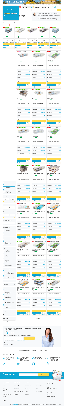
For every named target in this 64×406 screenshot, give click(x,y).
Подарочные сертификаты (18, 391)
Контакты (52, 4)
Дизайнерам (16, 394)
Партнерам (59, 4)
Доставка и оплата (47, 4)
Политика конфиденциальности (6, 392)
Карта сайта (5, 396)
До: (10, 199)
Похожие (28, 291)
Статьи (15, 389)
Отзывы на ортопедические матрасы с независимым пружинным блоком (32, 350)
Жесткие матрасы (39, 391)
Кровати (26, 391)
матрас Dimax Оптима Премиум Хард (23, 211)
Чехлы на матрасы (39, 386)
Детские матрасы (28, 385)
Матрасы (26, 383)
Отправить (29, 338)
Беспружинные (27, 392)
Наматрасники (27, 386)
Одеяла (37, 388)
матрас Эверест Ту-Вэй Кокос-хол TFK (53, 287)
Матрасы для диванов (39, 385)
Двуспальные (38, 392)
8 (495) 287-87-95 (45, 6)
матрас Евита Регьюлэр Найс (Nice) (22, 173)
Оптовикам (55, 4)
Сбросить (9, 321)
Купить (6, 45)
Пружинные (27, 394)
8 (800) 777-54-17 (45, 7)
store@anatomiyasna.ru (50, 391)
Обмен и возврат (41, 4)
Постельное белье (28, 389)
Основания (37, 383)
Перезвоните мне (37, 7)
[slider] (3, 201)
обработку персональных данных (20, 340)
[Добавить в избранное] (13, 45)
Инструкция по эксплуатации (5, 398)
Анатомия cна (15, 404)
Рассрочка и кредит (17, 392)
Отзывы (34, 4)
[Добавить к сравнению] (10, 45)
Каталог (19, 7)
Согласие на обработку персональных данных (7, 394)
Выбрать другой (13, 13)
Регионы (4, 400)
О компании (30, 4)
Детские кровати (39, 389)
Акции (15, 383)
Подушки (26, 388)
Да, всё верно (7, 13)
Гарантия (37, 4)
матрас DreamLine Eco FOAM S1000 (37, 173)
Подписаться (44, 374)
